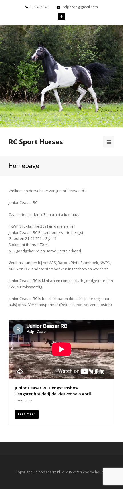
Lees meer (26, 414)
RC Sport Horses (36, 141)
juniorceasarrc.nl (46, 472)
